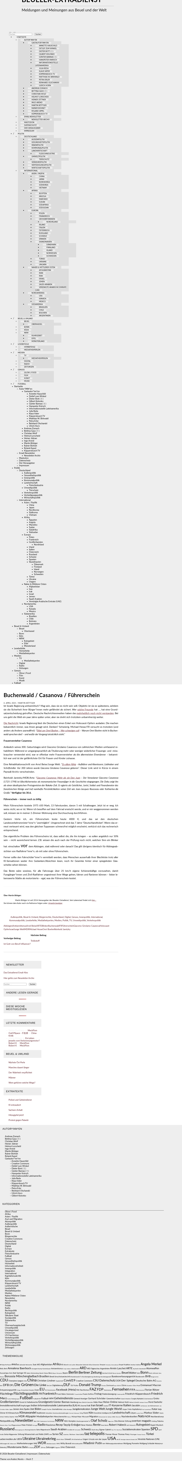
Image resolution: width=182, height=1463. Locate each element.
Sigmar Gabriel (105, 1430)
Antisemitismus (19, 926)
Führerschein (68, 926)
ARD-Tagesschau (93, 1369)
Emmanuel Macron (151, 1385)
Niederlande (43, 1421)
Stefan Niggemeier (10, 1434)
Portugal (34, 1425)
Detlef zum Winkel (48, 48)
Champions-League (16, 1381)
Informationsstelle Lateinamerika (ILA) (57, 1405)
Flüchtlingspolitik (25, 1393)
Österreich (44, 230)
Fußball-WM (47, 1398)
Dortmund (110, 1385)
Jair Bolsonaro (144, 1406)
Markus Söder (151, 1413)
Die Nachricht (11, 723)
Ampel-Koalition (124, 1365)
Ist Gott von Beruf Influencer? (17, 941)
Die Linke (40, 1385)
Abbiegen (8, 926)
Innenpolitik (37, 145)
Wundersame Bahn (17, 1447)
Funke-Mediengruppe (13, 1398)
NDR (147, 1416)
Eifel (34, 338)
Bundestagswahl (106, 1376)
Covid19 (69, 1380)
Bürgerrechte (45, 917)
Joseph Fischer (47, 1409)
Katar (154, 1409)
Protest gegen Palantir (19, 1120)
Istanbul (106, 1406)
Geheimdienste (63, 1398)
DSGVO (119, 1385)
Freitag (98, 1394)
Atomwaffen (152, 1368)
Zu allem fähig (69, 764)
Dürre (124, 1385)
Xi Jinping (31, 1447)
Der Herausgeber (32, 128)
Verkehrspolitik (39, 162)
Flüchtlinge (6, 1393)
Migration (93, 1417)
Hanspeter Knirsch (48, 60)
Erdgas (19, 1390)
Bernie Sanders (117, 1373)
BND (138, 1373)
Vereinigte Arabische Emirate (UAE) (45, 601)
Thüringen (133, 1434)
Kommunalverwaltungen (61, 1413)
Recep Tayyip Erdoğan (68, 1425)
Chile (41, 310)
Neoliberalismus (157, 1417)
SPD (154, 1429)
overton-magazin (141, 1421)
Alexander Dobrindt (82, 1364)
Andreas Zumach (40, 88)
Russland (43, 233)
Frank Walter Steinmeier (65, 1394)
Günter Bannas (61, 1402)
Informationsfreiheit (14, 1266)
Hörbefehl (9, 1264)
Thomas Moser (111, 1434)
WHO (58, 1443)
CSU (96, 1380)
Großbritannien (47, 219)
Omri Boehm (48, 929)
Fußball (22, 384)
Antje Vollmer (67, 1368)
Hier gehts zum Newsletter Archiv (19, 978)
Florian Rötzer (152, 1390)
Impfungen (25, 1406)
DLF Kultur (74, 1385)
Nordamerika (38, 293)
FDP (100, 1389)
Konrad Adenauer (74, 1413)
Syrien (55, 1434)
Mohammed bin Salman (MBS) (107, 1417)
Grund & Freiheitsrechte (29, 1402)
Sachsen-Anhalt (16, 1110)
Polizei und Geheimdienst (20, 1100)
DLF (66, 1385)
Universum (10, 1333)
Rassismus (50, 1425)
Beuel (26, 321)
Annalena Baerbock (19, 1368)
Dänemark (51, 245)
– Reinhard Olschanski (20, 1191)
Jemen (42, 282)
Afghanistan (45, 270)
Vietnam (43, 188)
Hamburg (74, 1402)
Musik (27, 381)
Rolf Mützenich (131, 1425)
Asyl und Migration (13, 1219)
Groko (156, 1398)
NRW (26, 333)
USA (40, 296)
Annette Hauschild (48, 46)
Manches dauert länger (19, 1068)
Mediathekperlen (32, 350)
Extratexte (9, 1251)
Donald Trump (90, 1385)
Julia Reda (44, 68)
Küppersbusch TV (47, 74)
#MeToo (15, 1365)
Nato (141, 1416)
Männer (12, 1078)
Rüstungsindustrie (30, 1429)
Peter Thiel (8, 1425)
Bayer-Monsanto (57, 1373)
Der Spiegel (128, 1380)
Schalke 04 (70, 1429)
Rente (97, 1424)
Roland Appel (38, 111)
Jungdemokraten (81, 1409)
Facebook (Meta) (66, 1389)
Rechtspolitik (11, 1310)
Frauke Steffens (88, 1394)
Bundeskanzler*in (76, 1376)
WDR (42, 1443)
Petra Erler (44, 80)
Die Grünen (24, 1385)
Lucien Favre (139, 1413)
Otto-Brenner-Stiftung (122, 1421)
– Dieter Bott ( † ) (18, 1168)
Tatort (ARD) (80, 1434)
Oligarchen (111, 1421)
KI (7, 1413)
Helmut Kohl (123, 1402)
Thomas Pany (124, 1434)
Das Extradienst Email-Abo (16, 973)
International (31, 171)
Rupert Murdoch (156, 1425)
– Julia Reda (15, 1178)
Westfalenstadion (51, 1443)
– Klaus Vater (16, 1181)
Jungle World (113, 1409)
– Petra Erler (15, 1188)
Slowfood (119, 1429)
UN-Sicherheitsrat (76, 1439)
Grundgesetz (45, 1402)
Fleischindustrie (47, 154)
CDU (4, 1380)
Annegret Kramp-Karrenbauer (41, 1368)
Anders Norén (17, 1459)
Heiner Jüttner (39, 100)
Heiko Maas (97, 1402)
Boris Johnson (153, 1373)
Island (49, 250)
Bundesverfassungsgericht (123, 1377)
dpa (115, 1385)
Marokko (43, 199)
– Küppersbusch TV (19, 1183)
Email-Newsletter (32, 117)
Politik (21, 134)
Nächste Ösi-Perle (17, 1062)
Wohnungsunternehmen (114, 1443)
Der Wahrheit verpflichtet (20, 1073)
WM (104, 1443)
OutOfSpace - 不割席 (18, 1033)
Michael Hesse (35, 929)
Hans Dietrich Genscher (86, 1402)
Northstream (50, 1421)
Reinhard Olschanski (49, 83)
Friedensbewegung (109, 1394)
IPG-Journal (82, 1406)
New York (37, 1421)
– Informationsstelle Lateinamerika (25, 1176)
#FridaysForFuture (5, 1364)
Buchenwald (53, 926)
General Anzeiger (81, 1399)
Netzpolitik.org (7, 1421)
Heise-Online (110, 1402)
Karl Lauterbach (146, 1409)
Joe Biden (35, 1409)
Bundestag (97, 1376)
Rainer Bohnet (38, 108)
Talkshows (72, 1434)
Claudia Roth (59, 1381)
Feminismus (108, 1390)
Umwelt (68, 1439)
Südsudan (44, 208)
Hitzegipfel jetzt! (16, 1115)
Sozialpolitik (10, 1318)
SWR (50, 1434)
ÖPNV (62, 1447)
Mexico (42, 301)
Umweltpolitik (38, 156)
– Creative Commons (19, 1164)
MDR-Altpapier (27, 1416)
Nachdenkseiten (129, 1417)
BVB (148, 1376)
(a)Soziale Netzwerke (26, 1364)
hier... (94, 900)
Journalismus (57, 1409)
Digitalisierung (57, 1385)
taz (86, 1434)
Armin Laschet (118, 1368)
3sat (34, 1365)
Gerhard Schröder (97, 1398)
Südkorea (43, 185)
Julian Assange (67, 1409)
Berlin (73, 1372)
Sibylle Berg (95, 1429)
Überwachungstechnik (15, 1325)
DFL (11, 1385)
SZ (61, 1434)
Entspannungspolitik (8, 1390)
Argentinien (45, 316)
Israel (42, 279)
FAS (77, 1390)
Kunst (27, 378)
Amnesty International (112, 1364)
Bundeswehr (140, 1377)
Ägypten (43, 193)
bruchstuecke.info (63, 1377)
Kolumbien (49, 1413)
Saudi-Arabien (45, 284)
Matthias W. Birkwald (49, 77)
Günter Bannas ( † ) (48, 57)
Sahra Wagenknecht (43, 1430)
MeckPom (32, 1030)
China (41, 176)
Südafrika (44, 205)
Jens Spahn (25, 1409)
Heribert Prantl (143, 1402)
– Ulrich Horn (16, 1193)
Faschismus (84, 1390)
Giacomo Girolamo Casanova (87, 926)
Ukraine (42, 262)
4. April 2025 (10, 703)
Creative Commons (13, 1239)
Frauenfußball (78, 1394)
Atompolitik (10, 1222)
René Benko (104, 1425)
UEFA (19, 1439)
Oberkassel (37, 324)
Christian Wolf (39, 94)
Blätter (133, 1373)
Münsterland (38, 341)
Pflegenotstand (16, 1425)
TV (25, 355)
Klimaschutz (13, 1413)
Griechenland (148, 1398)
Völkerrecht (13, 1443)
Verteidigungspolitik (42, 165)
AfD (38, 1365)
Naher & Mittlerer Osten (43, 267)
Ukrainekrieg (46, 1439)
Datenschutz (30, 125)
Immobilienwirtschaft (10, 1406)
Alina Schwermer (94, 1364)
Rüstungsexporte (19, 1429)
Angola (42, 196)
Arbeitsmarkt (75, 1368)
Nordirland (52, 222)
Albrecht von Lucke (69, 1364)
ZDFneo (43, 1447)
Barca (50, 1373)
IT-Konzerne (116, 1405)
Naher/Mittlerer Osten (15, 1296)
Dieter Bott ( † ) (46, 51)
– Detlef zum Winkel (19, 1166)
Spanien (42, 239)
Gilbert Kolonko (47, 54)
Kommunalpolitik (40, 148)
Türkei (42, 259)
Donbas (104, 1385)
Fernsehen (120, 1389)
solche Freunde (85, 710)
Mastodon (29, 122)
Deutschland (30, 137)
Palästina (160, 1421)
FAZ (93, 1389)
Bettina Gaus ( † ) (39, 91)
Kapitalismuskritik (13, 1276)
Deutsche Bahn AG (146, 1380)
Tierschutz (44, 159)
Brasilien (43, 307)
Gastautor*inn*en (40, 43)
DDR (118, 1381)
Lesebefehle (23, 344)
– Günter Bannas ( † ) (19, 1171)
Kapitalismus (137, 1409)
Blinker (45, 926)
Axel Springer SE (19, 1373)
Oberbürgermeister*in (83, 1421)
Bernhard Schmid (107, 1373)
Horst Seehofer (155, 1402)
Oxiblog (154, 1421)
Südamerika (37, 304)
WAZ (35, 1443)
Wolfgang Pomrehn (131, 1443)
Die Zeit (49, 1385)
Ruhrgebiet (37, 336)
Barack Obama (43, 1373)
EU (42, 1389)
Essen (37, 1390)
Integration (10, 1271)
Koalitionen (41, 1413)
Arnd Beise (31, 926)
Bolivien (43, 313)
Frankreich (44, 216)
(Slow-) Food (30, 373)
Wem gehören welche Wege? (22, 1083)
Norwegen (51, 253)
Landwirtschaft (39, 151)
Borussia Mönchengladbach (22, 1376)
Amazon (102, 1364)
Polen (42, 213)
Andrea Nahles (135, 1364)
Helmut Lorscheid (40, 97)
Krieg (81, 1413)
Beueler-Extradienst (17, 1454)
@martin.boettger (55, 903)
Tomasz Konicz (141, 1434)
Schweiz (43, 236)
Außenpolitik (38, 139)
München (118, 1417)
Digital (27, 361)
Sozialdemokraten (131, 1429)
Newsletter (10, 1298)
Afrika (35, 191)
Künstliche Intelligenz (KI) (103, 1413)
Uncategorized (11, 1330)
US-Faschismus (12, 1335)
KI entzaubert (15, 1105)
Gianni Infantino (126, 1398)
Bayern (65, 1373)
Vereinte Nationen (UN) (148, 1439)
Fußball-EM (37, 1398)
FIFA (132, 1389)
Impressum (29, 131)
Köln (26, 330)
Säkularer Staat (11, 1315)
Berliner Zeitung (90, 1372)
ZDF (37, 1447)
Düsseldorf (130, 1385)
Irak (41, 276)
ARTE (39, 926)
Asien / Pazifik (38, 174)
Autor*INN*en (30, 40)
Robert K (13, 1043)
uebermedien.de (8, 1439)
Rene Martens (86, 1425)
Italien (42, 228)
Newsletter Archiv (41, 120)
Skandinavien (45, 242)
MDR (26, 929)
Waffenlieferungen (25, 1443)
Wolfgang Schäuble (147, 1443)
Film (26, 375)
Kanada (42, 299)
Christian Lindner (46, 1381)
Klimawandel (27, 1412)
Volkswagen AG (4, 1443)
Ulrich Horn (45, 85)
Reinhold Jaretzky (62, 929)
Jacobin (136, 1405)
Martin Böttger (39, 105)
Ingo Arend (37, 102)
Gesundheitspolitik (41, 142)
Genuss (21, 370)
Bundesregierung (87, 1376)
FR (60, 926)
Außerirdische (11, 1226)
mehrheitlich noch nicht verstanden (95, 713)
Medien (21, 353)
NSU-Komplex (70, 1421)
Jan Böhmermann (153, 1406)
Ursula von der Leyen (98, 1439)
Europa (35, 210)
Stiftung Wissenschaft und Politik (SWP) (33, 1434)
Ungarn (42, 264)
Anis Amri (3, 1369)
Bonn (26, 327)
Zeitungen (29, 367)
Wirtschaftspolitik (41, 168)
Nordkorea (44, 182)
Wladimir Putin (92, 1443)
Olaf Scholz (99, 1420)
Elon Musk (136, 1385)
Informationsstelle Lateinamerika (44, 409)
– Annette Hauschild (19, 1161)
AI (62, 1365)
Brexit (52, 1377)
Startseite (21, 37)
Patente (2, 1425)
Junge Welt (19, 929)
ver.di (118, 1439)
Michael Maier (76, 1417)
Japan (41, 179)
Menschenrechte (60, 1417)
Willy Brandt (65, 1443)
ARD (83, 1368)
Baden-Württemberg (33, 1373)
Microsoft (85, 1417)
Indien (34, 1405)
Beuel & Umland (25, 318)
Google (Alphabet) (137, 1399)
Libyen (133, 1413)
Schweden (51, 256)
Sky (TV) (113, 1429)
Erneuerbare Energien (27, 1390)
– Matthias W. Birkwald (20, 1186)
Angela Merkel (151, 1364)
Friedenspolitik (121, 1394)
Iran (41, 273)
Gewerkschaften (113, 1399)
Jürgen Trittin (127, 1409)
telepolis (97, 1434)
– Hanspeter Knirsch (19, 1173)
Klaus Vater (44, 71)
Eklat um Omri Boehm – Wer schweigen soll (58, 731)
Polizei (29, 1425)
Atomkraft (142, 1368)
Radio (27, 364)
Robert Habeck (117, 1425)
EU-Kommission (50, 1390)
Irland (42, 225)
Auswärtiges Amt (6, 1373)
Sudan (42, 202)
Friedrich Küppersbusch (138, 1394)
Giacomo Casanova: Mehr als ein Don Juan (58, 778)
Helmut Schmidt (134, 1402)
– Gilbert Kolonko (18, 1196)
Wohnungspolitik (13, 1345)
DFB (6, 1385)
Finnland (50, 247)
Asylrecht (136, 1368)
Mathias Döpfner (9, 1417)
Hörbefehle (29, 347)
